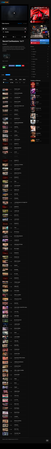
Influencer (16, 110)
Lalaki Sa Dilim (17, 324)
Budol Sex (16, 303)
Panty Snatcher (17, 185)
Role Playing (16, 408)
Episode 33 (16, 223)
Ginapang (16, 198)
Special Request (17, 168)
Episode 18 (16, 160)
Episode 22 (16, 177)
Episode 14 (16, 143)
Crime (34, 56)
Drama (34, 61)
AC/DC (15, 152)
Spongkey (16, 269)
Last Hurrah (16, 219)
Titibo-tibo (16, 340)
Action (34, 49)
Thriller (34, 76)
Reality (34, 71)
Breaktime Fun (17, 118)
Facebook (34, 40)
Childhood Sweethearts (18, 361)
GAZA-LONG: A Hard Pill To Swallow (20, 307)
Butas (15, 382)
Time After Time (17, 433)
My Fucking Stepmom (18, 235)
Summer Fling (17, 353)
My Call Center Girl (17, 319)
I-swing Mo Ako (17, 97)
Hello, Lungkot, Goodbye (19, 370)
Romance (34, 74)
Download (8, 74)
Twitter (43, 40)
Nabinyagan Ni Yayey (18, 244)
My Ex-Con (16, 214)
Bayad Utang (16, 412)
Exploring (16, 126)
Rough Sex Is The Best (18, 164)
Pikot (15, 181)
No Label (16, 273)
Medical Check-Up (17, 172)
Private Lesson (17, 89)
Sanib (15, 332)
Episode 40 (16, 252)
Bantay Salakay (17, 328)
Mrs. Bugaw (16, 248)
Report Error (20, 23)
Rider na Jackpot (17, 294)
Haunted (16, 156)
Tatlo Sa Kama (17, 139)
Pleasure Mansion (17, 147)
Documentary (35, 59)
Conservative (16, 349)
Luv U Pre (16, 399)
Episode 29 (16, 206)
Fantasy (34, 64)
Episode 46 (16, 277)
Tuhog (15, 131)
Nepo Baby (16, 345)
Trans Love (16, 395)
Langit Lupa (16, 210)
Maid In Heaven (17, 261)
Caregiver (16, 416)
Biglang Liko (16, 189)
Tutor (15, 227)
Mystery (34, 69)
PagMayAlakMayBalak (18, 122)
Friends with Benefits (18, 93)
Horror (34, 66)
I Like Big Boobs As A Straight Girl (20, 202)
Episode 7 (16, 114)
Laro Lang (16, 311)
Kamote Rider (17, 374)
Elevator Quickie (17, 101)
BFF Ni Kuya (16, 231)
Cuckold (15, 135)
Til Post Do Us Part (17, 298)
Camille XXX (16, 240)
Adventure (34, 51)
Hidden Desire (17, 391)
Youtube (34, 42)
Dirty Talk (16, 193)
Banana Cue (16, 256)
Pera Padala (16, 290)
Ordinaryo (16, 424)
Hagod (15, 387)
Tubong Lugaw (17, 282)
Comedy (34, 54)
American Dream (17, 366)
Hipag (15, 378)
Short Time (16, 429)
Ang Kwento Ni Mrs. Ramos (19, 357)
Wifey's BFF (16, 286)
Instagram (44, 42)
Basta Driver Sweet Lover (19, 105)
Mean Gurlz (16, 403)
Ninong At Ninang (17, 420)
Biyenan (15, 265)
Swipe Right (16, 315)
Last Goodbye (17, 336)
